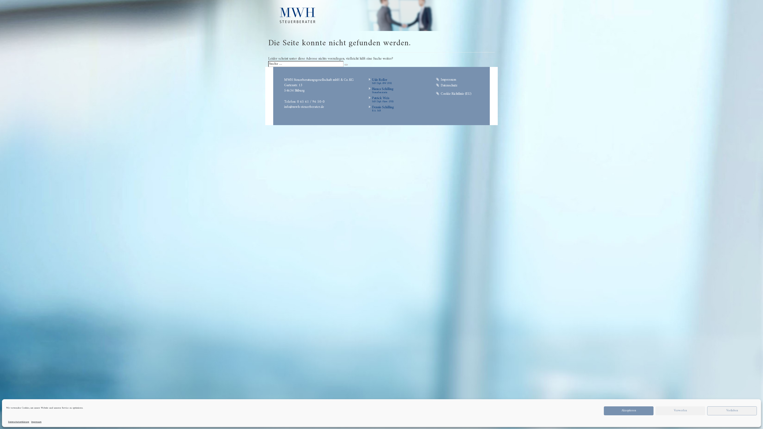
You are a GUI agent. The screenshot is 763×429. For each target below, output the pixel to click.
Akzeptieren (629, 410)
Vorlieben (732, 410)
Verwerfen (680, 410)
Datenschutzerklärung (18, 422)
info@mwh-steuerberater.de (304, 106)
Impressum (36, 422)
